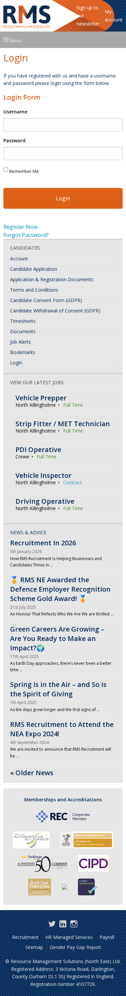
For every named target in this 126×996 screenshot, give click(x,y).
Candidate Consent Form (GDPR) (46, 300)
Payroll (106, 937)
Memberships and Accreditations (63, 799)
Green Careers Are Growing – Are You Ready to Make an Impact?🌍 (57, 638)
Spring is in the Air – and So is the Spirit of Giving (58, 689)
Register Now (20, 227)
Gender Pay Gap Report (75, 947)
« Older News (31, 772)
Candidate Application (33, 269)
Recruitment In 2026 (43, 542)
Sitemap (34, 947)
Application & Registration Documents (51, 279)
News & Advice (28, 532)
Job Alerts (20, 342)
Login (16, 362)
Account (19, 258)
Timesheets (23, 321)
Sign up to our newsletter (88, 15)
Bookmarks (22, 352)
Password (14, 141)
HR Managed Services (69, 937)
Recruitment (25, 937)
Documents (23, 331)
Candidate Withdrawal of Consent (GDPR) (55, 310)
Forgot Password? (26, 235)
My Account (114, 15)
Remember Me (24, 171)
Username (15, 112)
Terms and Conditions (34, 290)
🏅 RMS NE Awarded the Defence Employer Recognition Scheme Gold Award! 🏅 (60, 589)
